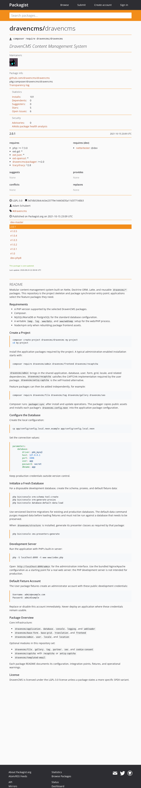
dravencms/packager (25, 161)
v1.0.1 (13, 249)
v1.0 (12, 253)
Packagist (18, 5)
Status (55, 782)
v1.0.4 (13, 235)
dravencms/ (27, 28)
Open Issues (19, 111)
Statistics (57, 772)
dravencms (20, 211)
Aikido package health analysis (29, 126)
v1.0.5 (13, 231)
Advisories (18, 122)
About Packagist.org (20, 772)
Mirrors (13, 786)
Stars (15, 107)
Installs (16, 96)
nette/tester (83, 148)
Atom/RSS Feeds (18, 776)
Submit (81, 5)
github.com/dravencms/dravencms (29, 78)
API (10, 782)
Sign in (124, 5)
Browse (64, 5)
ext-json (17, 154)
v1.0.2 (13, 244)
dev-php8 (15, 258)
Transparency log (19, 85)
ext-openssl (19, 158)
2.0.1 (13, 226)
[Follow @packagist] (122, 773)
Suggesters (18, 104)
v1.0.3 (13, 240)
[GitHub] (129, 773)
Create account (103, 5)
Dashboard (58, 786)
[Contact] (114, 773)
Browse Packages (61, 776)
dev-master (16, 222)
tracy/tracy (19, 165)
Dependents (19, 100)
